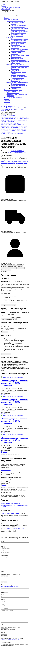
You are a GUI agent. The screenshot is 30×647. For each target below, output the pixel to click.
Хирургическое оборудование (19, 39)
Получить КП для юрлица (20, 161)
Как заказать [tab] (21, 268)
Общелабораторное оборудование (17, 94)
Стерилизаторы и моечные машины (17, 82)
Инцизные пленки (16, 57)
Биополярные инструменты (18, 42)
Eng (4, 4)
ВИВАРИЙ (10, 96)
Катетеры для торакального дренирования (18, 47)
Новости (6, 99)
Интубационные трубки (17, 34)
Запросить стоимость (7, 161)
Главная (6, 18)
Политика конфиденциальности (15, 528)
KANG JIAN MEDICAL (17, 151)
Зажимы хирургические (17, 43)
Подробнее (4, 394)
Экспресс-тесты (5, 132)
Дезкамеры (14, 88)
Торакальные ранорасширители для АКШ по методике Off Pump (20, 66)
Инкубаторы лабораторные (8, 124)
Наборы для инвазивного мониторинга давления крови (19, 30)
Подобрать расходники (20, 163)
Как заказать (4, 331)
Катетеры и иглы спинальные (19, 28)
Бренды (21, 505)
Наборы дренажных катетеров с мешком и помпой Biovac (20, 50)
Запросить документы (7, 163)
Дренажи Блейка (15, 45)
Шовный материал (16, 52)
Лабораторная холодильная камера (16, 129)
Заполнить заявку (6, 470)
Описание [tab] (3, 266)
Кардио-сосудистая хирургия (15, 64)
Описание (3, 271)
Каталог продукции (6, 114)
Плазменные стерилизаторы (19, 85)
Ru (1, 4)
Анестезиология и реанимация (16, 21)
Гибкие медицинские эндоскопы (20, 55)
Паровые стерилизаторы (18, 84)
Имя (2, 541)
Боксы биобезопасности (13, 127)
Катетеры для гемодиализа (18, 25)
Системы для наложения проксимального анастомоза (19, 75)
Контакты (7, 102)
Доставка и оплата (6, 354)
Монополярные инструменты (19, 40)
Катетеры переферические (18, 33)
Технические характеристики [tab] (8, 268)
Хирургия (10, 37)
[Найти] (17, 15)
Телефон (3, 546)
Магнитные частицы (13, 93)
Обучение (7, 100)
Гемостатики (14, 54)
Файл (2, 571)
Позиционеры (15, 69)
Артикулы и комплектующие (8, 305)
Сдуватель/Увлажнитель (17, 78)
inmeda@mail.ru (15, 513)
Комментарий (4, 555)
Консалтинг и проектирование (13, 97)
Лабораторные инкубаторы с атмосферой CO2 (14, 117)
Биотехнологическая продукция (13, 90)
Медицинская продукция (11, 19)
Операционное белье (17, 58)
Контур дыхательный (17, 36)
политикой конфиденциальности (10, 586)
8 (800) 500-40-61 (5, 9)
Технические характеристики (8, 319)
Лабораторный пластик (14, 91)
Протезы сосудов (15, 81)
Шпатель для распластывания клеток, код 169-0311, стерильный (14, 383)
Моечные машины (16, 87)
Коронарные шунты (16, 79)
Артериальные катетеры (17, 27)
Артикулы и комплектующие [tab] (15, 266)
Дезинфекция (10, 121)
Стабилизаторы (15, 70)
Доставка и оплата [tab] (6, 269)
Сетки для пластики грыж (18, 60)
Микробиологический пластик (15, 107)
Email (2, 551)
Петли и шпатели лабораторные (14, 108)
